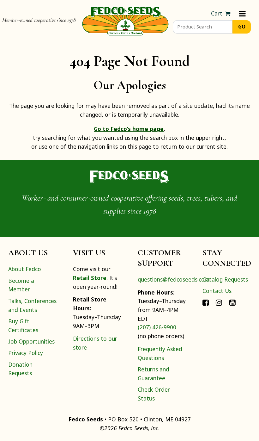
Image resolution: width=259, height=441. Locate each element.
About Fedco (24, 269)
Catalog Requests (225, 279)
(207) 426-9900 (157, 327)
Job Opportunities (31, 341)
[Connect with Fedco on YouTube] (232, 302)
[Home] (125, 20)
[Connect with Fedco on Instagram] (219, 302)
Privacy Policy (25, 353)
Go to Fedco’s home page (129, 129)
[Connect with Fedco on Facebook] (205, 302)
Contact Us (217, 291)
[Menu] (242, 13)
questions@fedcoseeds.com (174, 279)
